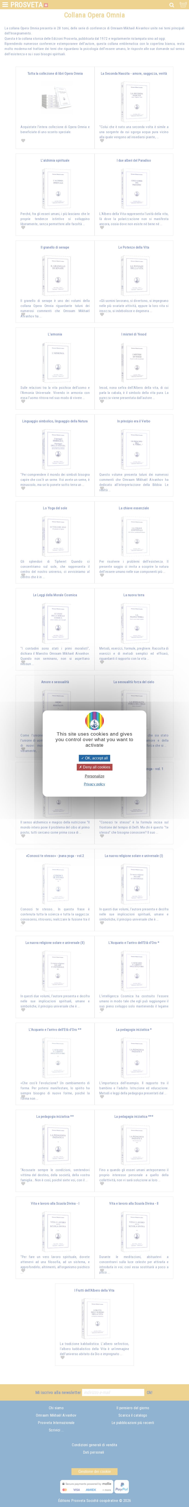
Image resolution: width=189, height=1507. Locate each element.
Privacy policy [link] (94, 784)
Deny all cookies (96, 767)
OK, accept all (96, 758)
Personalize (94, 776)
